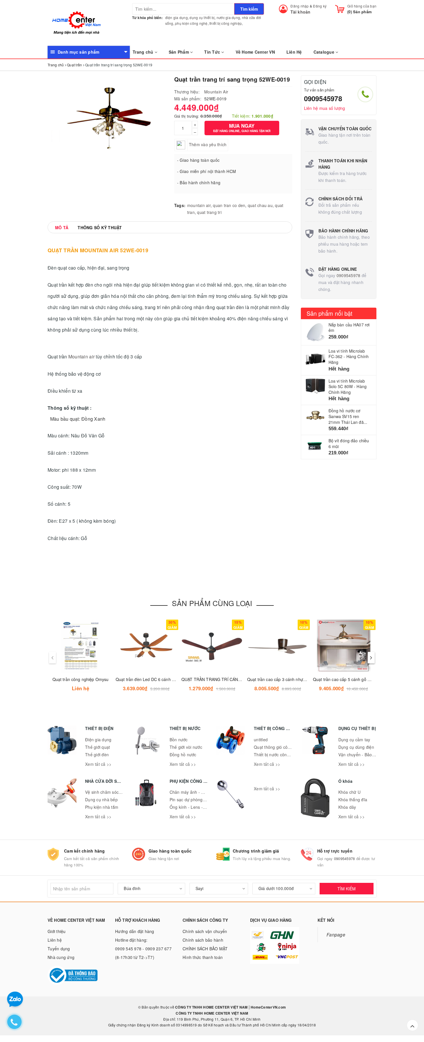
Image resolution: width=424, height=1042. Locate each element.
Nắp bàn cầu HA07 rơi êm (349, 327)
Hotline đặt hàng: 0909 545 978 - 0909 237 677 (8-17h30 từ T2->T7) (143, 948)
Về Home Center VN (255, 52)
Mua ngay (242, 127)
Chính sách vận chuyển (205, 931)
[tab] (61, 227)
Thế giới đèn (97, 754)
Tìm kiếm (249, 9)
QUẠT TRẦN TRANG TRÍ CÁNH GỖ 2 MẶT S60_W (228, 679)
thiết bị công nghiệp (225, 23)
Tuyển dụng (59, 948)
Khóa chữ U (349, 792)
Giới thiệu (57, 931)
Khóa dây (347, 807)
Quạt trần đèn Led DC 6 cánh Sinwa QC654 (156, 679)
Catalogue (325, 52)
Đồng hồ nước (183, 754)
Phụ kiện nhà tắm (101, 807)
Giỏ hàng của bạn (361, 5)
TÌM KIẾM (346, 888)
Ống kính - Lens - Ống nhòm (197, 807)
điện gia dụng (176, 17)
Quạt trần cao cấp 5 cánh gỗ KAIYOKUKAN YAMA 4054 (364, 679)
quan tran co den (229, 205)
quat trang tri (209, 212)
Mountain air (81, 356)
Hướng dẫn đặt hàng (134, 931)
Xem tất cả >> (98, 764)
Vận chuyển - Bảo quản (360, 754)
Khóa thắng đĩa (352, 799)
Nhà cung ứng (61, 957)
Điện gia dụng (98, 739)
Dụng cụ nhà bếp (101, 799)
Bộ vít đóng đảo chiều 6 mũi (349, 443)
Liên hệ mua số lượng (324, 108)
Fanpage (336, 934)
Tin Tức (212, 52)
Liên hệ (55, 940)
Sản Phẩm (179, 52)
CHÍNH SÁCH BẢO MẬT (205, 948)
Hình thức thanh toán (203, 957)
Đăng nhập (299, 5)
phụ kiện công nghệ (191, 23)
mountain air (199, 205)
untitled (261, 739)
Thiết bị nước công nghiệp (278, 754)
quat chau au (260, 205)
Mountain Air (216, 92)
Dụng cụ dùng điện (356, 747)
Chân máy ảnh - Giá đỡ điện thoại (202, 792)
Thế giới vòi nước (186, 747)
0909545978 (323, 98)
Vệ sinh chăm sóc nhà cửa (110, 792)
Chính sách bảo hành (203, 940)
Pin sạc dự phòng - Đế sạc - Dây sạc (204, 799)
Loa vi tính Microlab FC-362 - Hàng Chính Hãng (349, 356)
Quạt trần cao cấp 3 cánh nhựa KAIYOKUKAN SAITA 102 (300, 679)
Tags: (179, 205)
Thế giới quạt (97, 747)
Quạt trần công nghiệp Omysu (80, 679)
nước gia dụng (228, 17)
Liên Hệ (294, 52)
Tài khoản (300, 12)
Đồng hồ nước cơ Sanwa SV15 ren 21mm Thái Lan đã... (348, 416)
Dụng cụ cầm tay (354, 739)
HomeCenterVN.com (268, 1007)
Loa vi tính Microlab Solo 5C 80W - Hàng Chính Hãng (348, 386)
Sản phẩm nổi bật (330, 313)
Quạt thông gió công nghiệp (280, 747)
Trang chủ (144, 52)
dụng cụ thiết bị (202, 17)
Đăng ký (320, 5)
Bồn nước (179, 739)
